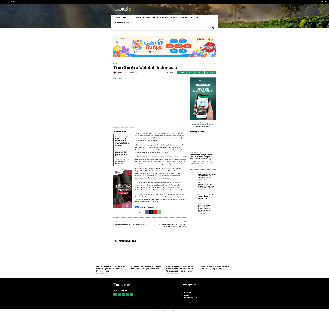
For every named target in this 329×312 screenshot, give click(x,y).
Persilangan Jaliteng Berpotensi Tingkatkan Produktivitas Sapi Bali (206, 186)
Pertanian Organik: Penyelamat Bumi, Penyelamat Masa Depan (121, 153)
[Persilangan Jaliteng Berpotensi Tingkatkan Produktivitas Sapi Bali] (193, 185)
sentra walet (151, 207)
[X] (151, 212)
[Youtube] (325, 2)
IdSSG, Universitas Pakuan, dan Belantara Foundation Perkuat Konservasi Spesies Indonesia (206, 208)
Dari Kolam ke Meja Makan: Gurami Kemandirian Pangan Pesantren (207, 175)
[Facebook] (318, 2)
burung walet (143, 207)
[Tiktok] (123, 294)
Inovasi (199, 182)
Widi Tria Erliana (122, 72)
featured (117, 149)
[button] (213, 27)
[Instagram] (322, 2)
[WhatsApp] (159, 212)
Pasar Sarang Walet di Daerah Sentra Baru (129, 224)
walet (157, 207)
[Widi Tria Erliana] (115, 72)
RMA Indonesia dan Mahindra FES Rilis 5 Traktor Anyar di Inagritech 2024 (171, 225)
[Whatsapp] (131, 294)
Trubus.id (138, 133)
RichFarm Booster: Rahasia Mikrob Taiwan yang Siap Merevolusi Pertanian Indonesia (122, 142)
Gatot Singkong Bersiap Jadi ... (120, 162)
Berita (115, 63)
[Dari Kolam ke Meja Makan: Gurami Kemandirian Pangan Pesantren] (193, 175)
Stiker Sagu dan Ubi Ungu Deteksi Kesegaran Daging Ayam (206, 196)
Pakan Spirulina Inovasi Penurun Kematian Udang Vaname (215, 267)
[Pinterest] (155, 212)
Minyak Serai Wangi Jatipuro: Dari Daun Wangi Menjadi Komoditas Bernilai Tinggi (202, 157)
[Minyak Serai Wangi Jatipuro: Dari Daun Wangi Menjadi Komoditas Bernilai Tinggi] (203, 142)
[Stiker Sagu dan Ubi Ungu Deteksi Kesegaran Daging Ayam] (193, 196)
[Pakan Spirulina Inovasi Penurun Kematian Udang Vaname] (217, 253)
